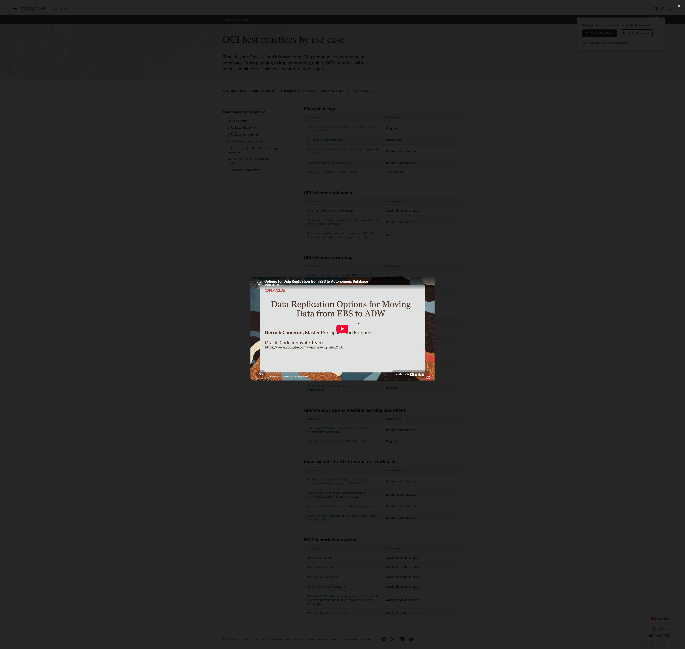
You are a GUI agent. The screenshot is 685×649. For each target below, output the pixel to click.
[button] (679, 6)
